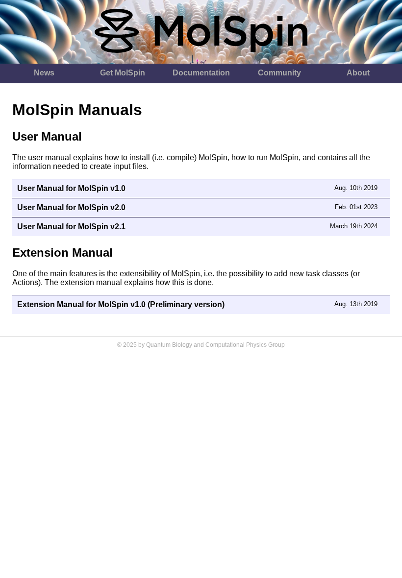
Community (279, 73)
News (44, 73)
